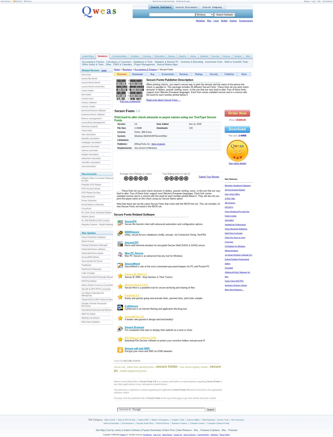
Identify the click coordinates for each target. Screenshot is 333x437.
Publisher (229, 74)
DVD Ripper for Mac (91, 192)
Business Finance (179, 423)
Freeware (205, 430)
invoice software (89, 102)
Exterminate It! (88, 196)
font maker (86, 94)
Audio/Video (88, 56)
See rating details (237, 163)
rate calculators (89, 134)
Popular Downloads (151, 430)
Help (319, 1)
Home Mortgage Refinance (236, 229)
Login (313, 1)
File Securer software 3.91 (140, 338)
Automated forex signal (92, 253)
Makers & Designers (160, 420)
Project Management (144, 64)
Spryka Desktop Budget (235, 190)
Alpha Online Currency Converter (97, 285)
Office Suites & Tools (93, 64)
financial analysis (90, 126)
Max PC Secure (134, 253)
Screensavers (246, 20)
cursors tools (87, 98)
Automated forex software (93, 249)
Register (307, 1)
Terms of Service (189, 435)
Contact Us (178, 435)
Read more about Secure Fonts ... (163, 100)
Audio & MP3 (143, 420)
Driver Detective (89, 200)
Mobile (224, 20)
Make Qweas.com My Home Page (164, 1)
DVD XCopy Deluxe (91, 188)
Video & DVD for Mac (127, 420)
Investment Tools (214, 62)
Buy (153, 74)
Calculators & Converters (118, 62)
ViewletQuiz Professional (235, 225)
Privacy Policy (225, 435)
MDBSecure (132, 232)
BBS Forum (28, 1)
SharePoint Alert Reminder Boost (97, 277)
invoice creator (88, 106)
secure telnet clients (91, 82)
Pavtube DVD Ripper (91, 184)
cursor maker (88, 90)
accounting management (93, 122)
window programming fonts (133, 371)
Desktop (135, 56)
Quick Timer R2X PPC (234, 281)
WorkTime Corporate (233, 233)
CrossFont (86, 208)
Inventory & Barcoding (192, 62)
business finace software (93, 114)
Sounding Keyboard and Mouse (97, 310)
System (237, 56)
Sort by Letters (114, 430)
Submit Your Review (209, 176)
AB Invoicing (230, 203)
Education (159, 56)
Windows (200, 20)
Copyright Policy (203, 435)
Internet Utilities (193, 420)
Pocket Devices (162, 423)
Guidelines (214, 435)
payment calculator (90, 146)
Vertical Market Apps (167, 64)
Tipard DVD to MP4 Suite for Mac (97, 299)
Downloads (137, 74)
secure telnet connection (93, 86)
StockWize (229, 220)
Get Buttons (147, 435)
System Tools (223, 420)
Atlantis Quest (88, 216)
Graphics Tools (178, 420)
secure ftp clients (89, 78)
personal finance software (94, 110)
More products (158, 144)
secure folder (167, 366)
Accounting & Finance (93, 62)
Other (108, 64)
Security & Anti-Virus (144, 423)
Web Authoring (208, 420)
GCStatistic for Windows (235, 246)
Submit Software (131, 430)
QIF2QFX (229, 207)
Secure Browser (134, 327)
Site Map (100, 430)
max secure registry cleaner (194, 367)
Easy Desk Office (232, 194)
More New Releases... (234, 290)
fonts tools (86, 74)
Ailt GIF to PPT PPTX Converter (96, 289)
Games (233, 20)
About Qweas (5, 1)
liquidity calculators (91, 138)
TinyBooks (86, 265)
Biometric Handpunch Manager (238, 185)
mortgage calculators (91, 142)
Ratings (199, 74)
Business (127, 69)
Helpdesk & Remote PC (167, 62)
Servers (226, 56)
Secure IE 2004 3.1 (136, 274)
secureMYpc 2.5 (134, 316)
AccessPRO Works (90, 257)
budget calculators (90, 154)
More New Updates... (91, 322)
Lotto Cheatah (88, 273)
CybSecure (131, 306)
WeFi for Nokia (88, 314)
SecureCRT (132, 242)
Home (193, 56)
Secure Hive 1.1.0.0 (136, 285)
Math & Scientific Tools (236, 62)
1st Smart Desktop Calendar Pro (238, 255)
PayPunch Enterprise (91, 269)
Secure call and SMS (137, 348)
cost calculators (89, 166)
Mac (209, 20)
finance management (91, 118)
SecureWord (132, 263)
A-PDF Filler (230, 199)
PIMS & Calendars (122, 64)
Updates (215, 430)
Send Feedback (327, 1)
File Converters (237, 420)
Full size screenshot (130, 101)
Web (248, 56)
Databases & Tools (143, 62)
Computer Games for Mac (218, 423)
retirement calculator (91, 158)
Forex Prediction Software (94, 237)
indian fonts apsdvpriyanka (140, 367)
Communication (119, 56)
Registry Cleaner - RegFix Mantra (97, 224)
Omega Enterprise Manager (95, 245)
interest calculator (90, 150)
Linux (216, 20)
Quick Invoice (88, 241)
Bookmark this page (183, 1)
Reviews (184, 74)
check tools (87, 130)
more (103, 70)
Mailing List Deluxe (91, 318)
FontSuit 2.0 (132, 295)
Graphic (182, 56)
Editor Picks (169, 430)
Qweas (122, 435)
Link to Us (157, 435)
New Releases (184, 430)
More (244, 74)
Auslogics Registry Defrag (236, 285)
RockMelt (229, 268)
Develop (147, 56)
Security (215, 56)
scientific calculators (91, 162)
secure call (119, 367)
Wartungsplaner (231, 251)
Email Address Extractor (93, 204)
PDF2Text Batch (89, 281)
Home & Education (111, 423)
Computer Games (197, 423)
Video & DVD (109, 420)
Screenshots (167, 74)
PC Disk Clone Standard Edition (97, 212)
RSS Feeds (18, 1)
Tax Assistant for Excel (92, 261)
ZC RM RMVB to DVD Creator (96, 220)
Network (204, 56)
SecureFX (130, 221)
